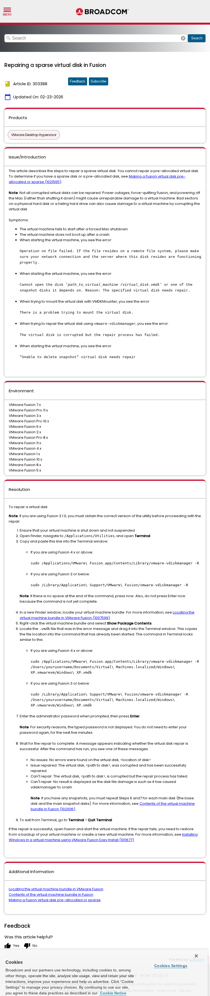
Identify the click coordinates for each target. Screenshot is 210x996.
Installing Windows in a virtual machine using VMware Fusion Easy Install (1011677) (103, 837)
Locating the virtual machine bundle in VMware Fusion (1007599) (107, 615)
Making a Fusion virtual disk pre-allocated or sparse (55, 900)
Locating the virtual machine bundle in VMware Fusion (56, 889)
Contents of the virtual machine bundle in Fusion (51, 894)
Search (196, 38)
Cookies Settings (170, 965)
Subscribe (98, 81)
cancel (183, 38)
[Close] (196, 955)
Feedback (77, 81)
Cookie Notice (112, 993)
